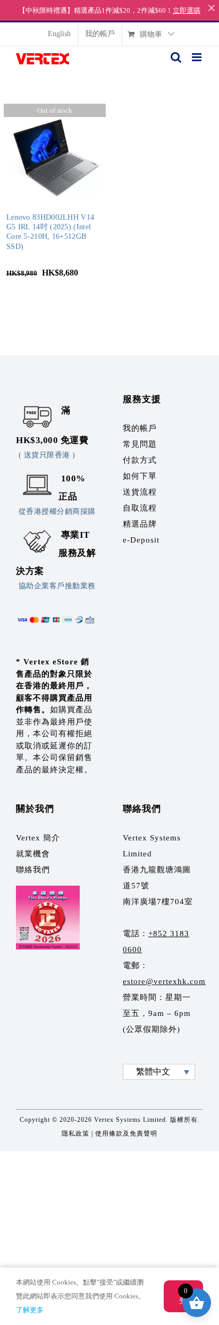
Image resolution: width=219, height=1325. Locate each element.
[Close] (211, 7)
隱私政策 (75, 1133)
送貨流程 (140, 492)
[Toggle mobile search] (176, 57)
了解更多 (30, 1310)
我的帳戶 (140, 428)
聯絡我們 (33, 869)
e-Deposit (141, 540)
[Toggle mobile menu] (197, 57)
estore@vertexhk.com (164, 981)
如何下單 (140, 476)
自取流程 (140, 508)
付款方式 (140, 460)
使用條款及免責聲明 (126, 1133)
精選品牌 (140, 524)
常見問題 (140, 444)
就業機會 (33, 853)
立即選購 (186, 10)
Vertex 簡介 (38, 838)
